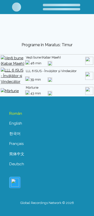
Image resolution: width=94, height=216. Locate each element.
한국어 (15, 133)
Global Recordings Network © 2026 (47, 203)
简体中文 (16, 154)
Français (16, 143)
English (15, 123)
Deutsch (16, 164)
